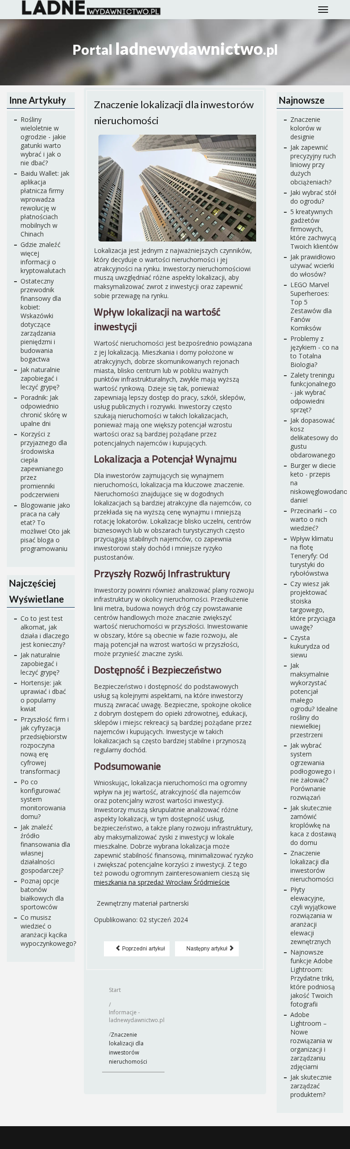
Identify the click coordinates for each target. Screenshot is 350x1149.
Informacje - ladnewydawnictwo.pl (137, 1016)
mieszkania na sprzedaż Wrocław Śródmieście (162, 882)
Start (115, 990)
